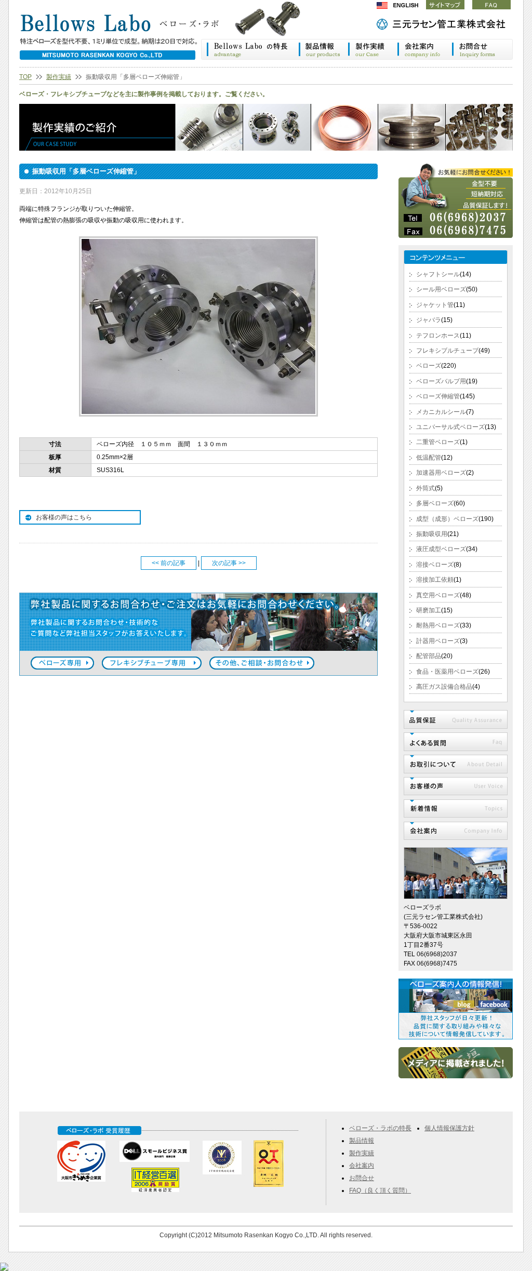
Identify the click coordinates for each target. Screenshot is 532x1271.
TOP (25, 77)
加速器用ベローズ (441, 472)
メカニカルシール (441, 412)
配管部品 (428, 656)
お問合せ (361, 1178)
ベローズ (428, 365)
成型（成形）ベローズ (447, 519)
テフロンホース (438, 335)
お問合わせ (482, 49)
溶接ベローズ (435, 564)
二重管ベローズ (438, 442)
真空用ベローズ (438, 595)
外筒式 (425, 488)
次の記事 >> (229, 563)
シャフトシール (438, 274)
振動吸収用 (431, 534)
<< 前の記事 (168, 563)
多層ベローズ (435, 503)
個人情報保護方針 (449, 1128)
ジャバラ (428, 320)
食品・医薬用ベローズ (447, 671)
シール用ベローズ (441, 289)
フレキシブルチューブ (447, 350)
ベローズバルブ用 (441, 381)
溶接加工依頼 (435, 579)
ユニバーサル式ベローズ (450, 427)
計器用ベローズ (438, 641)
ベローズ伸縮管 (438, 396)
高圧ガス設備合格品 (444, 686)
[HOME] (170, 33)
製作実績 (372, 49)
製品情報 (323, 49)
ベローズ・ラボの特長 (249, 49)
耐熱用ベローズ (438, 625)
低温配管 (428, 457)
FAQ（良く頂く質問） (380, 1190)
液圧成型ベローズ (441, 549)
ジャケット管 (435, 305)
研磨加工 (428, 610)
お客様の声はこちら (64, 517)
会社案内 (424, 49)
